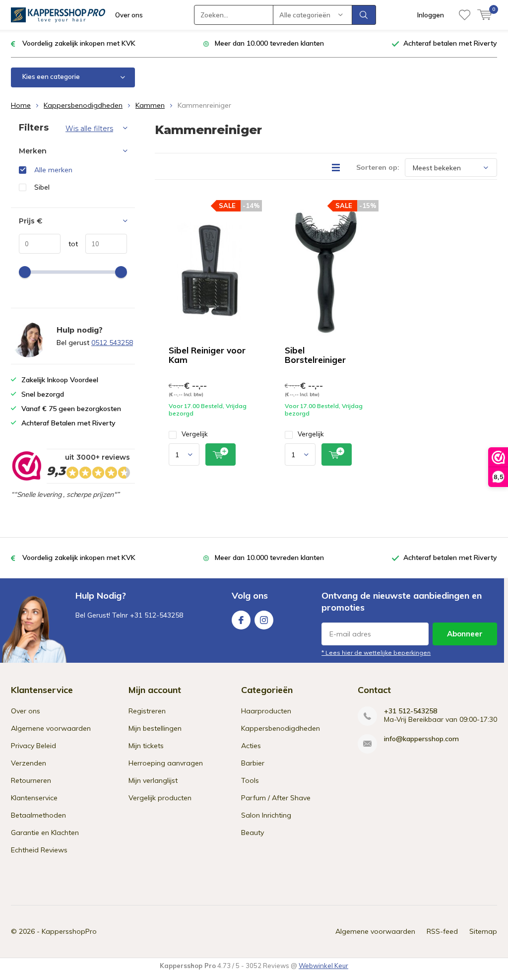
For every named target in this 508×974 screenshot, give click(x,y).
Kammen (150, 105)
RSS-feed (442, 931)
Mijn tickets (146, 745)
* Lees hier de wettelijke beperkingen (376, 652)
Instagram (263, 620)
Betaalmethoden (38, 815)
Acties (251, 745)
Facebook (241, 620)
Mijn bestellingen (155, 728)
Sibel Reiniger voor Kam (207, 355)
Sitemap (483, 931)
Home (21, 105)
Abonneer (465, 633)
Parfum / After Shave (276, 797)
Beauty (252, 832)
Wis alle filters (89, 128)
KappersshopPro (69, 931)
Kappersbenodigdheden (83, 105)
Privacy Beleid (33, 745)
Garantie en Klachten (45, 832)
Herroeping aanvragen (165, 763)
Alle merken (53, 169)
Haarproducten (266, 710)
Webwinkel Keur (323, 966)
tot (69, 243)
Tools (250, 780)
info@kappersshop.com (421, 739)
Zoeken (364, 15)
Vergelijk (195, 434)
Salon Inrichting (266, 815)
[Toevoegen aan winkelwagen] (220, 454)
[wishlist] (464, 15)
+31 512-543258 (410, 711)
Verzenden (28, 763)
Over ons (129, 15)
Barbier (252, 763)
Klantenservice (34, 797)
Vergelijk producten (159, 797)
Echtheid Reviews (39, 849)
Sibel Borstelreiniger (315, 355)
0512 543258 (112, 342)
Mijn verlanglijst (153, 780)
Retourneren (31, 780)
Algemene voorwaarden (51, 728)
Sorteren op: (377, 167)
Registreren (147, 710)
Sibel (42, 187)
